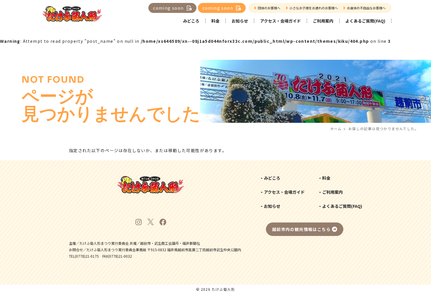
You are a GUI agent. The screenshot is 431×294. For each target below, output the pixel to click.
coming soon (168, 8)
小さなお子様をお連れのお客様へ (313, 8)
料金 (215, 21)
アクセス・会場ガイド (280, 21)
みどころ (191, 21)
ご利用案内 (323, 21)
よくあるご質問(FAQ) (365, 21)
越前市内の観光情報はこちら (301, 229)
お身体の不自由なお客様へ (366, 8)
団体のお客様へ (269, 8)
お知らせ (240, 21)
